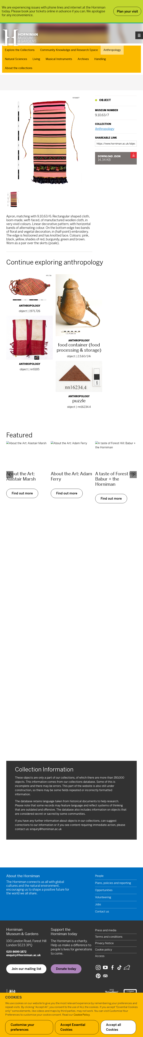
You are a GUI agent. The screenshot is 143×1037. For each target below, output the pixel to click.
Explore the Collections (20, 50)
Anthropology (112, 50)
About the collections (18, 68)
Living (36, 59)
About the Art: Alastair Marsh (21, 476)
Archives (83, 59)
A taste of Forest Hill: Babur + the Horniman (116, 479)
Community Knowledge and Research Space (69, 50)
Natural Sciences (16, 59)
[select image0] (13, 199)
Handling (100, 59)
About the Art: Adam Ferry (71, 476)
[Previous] (9, 474)
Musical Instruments (59, 59)
